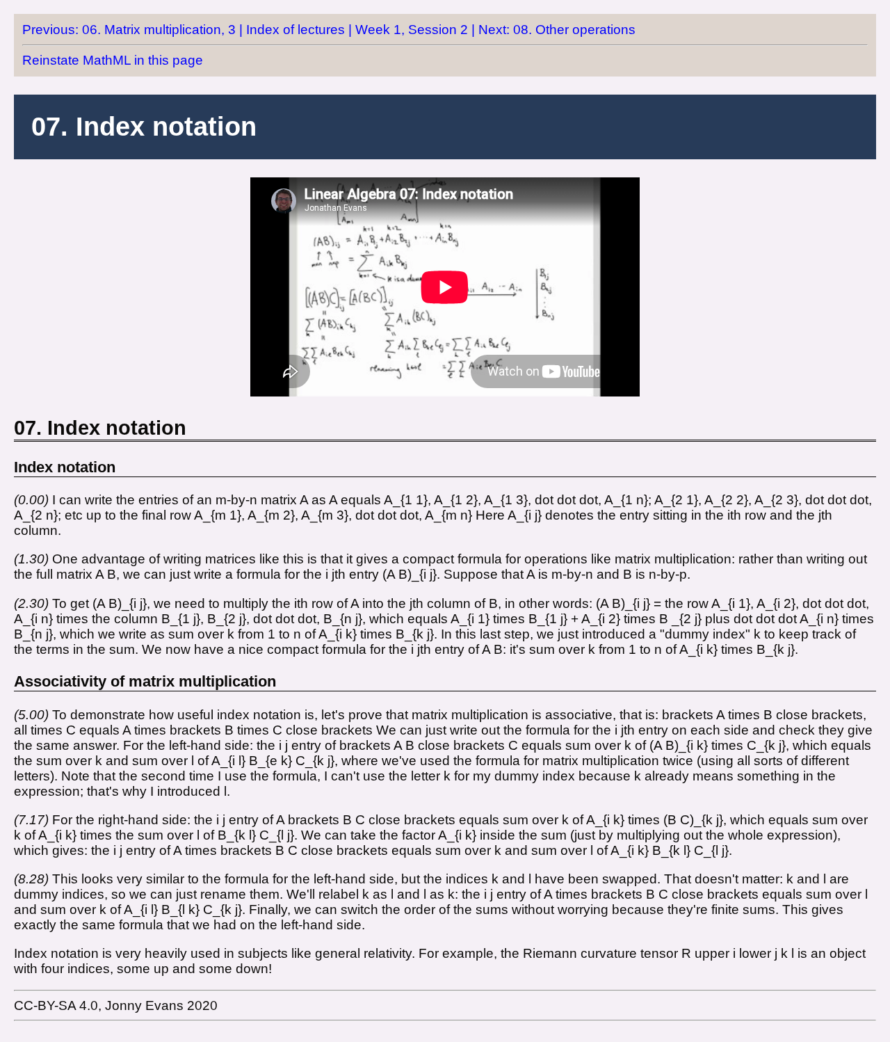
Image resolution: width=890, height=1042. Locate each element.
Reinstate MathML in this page (112, 60)
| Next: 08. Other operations (553, 29)
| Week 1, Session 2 (408, 29)
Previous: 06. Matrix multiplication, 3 (129, 29)
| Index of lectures (292, 29)
